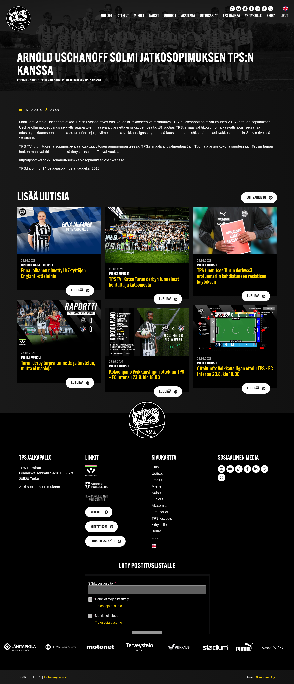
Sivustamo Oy (265, 677)
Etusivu (22, 80)
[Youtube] (238, 8)
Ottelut (123, 16)
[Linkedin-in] (257, 8)
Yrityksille (253, 16)
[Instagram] (232, 8)
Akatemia (188, 16)
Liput (284, 16)
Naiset (154, 16)
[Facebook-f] (251, 8)
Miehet (139, 16)
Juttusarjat (209, 16)
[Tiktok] (245, 8)
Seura (271, 16)
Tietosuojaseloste (56, 677)
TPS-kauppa (231, 16)
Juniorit (170, 16)
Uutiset (106, 16)
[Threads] (264, 8)
